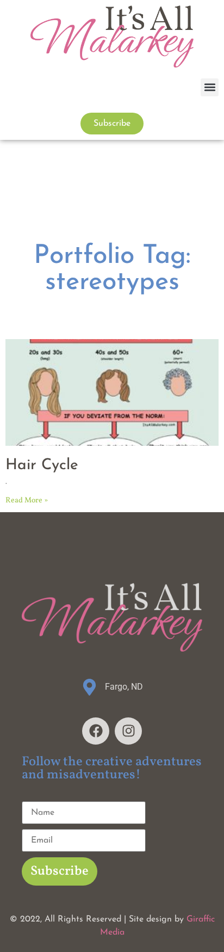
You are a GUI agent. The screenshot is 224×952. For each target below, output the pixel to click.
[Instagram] (128, 731)
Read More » (26, 500)
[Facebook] (95, 731)
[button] (210, 87)
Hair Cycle (41, 465)
